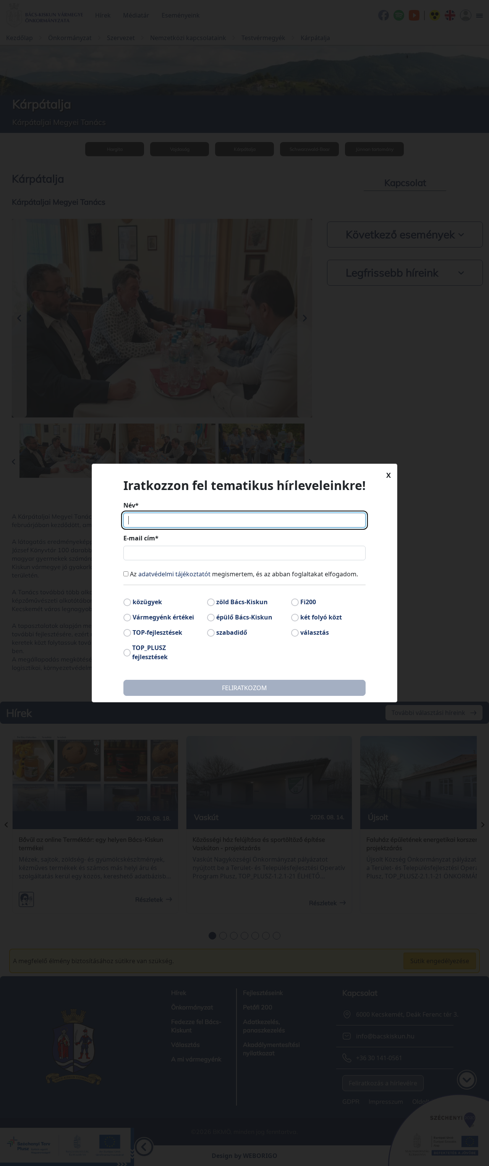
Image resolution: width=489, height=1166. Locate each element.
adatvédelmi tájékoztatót (174, 574)
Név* (131, 505)
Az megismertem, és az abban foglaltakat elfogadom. (244, 574)
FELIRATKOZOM (244, 688)
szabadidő (231, 632)
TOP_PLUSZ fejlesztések (150, 652)
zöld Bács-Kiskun (242, 602)
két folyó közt (321, 617)
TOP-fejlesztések (157, 632)
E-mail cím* (141, 538)
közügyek (147, 602)
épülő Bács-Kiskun (244, 617)
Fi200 (308, 602)
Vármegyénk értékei (163, 617)
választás (314, 632)
